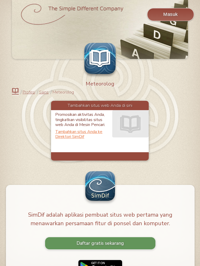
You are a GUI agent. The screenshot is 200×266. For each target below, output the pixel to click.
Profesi (29, 92)
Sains (44, 92)
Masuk (170, 14)
